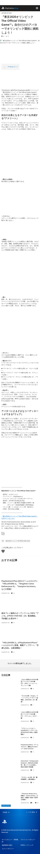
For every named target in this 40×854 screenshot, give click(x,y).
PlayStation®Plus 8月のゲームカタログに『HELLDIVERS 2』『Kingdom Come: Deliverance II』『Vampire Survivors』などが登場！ (19, 585)
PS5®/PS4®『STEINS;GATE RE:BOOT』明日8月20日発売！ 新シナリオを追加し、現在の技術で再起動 (29, 764)
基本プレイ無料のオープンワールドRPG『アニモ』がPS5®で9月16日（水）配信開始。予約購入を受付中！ (20, 616)
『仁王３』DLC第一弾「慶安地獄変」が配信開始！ (29, 778)
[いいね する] (12, 593)
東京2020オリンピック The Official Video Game (18, 541)
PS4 (3, 541)
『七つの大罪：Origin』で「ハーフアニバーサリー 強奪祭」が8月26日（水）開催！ (29, 699)
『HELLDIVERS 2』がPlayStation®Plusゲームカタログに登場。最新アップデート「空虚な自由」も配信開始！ (20, 645)
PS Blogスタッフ (13, 67)
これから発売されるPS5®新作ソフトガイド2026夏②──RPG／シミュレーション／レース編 (29, 682)
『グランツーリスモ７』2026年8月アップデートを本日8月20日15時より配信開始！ (29, 731)
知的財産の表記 (7, 845)
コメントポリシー (8, 849)
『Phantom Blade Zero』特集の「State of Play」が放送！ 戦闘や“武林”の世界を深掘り (29, 796)
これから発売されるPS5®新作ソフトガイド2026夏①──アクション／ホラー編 (29, 715)
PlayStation (11, 8)
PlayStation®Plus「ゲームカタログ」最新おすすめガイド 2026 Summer (29, 747)
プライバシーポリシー (27, 840)
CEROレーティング (26, 845)
